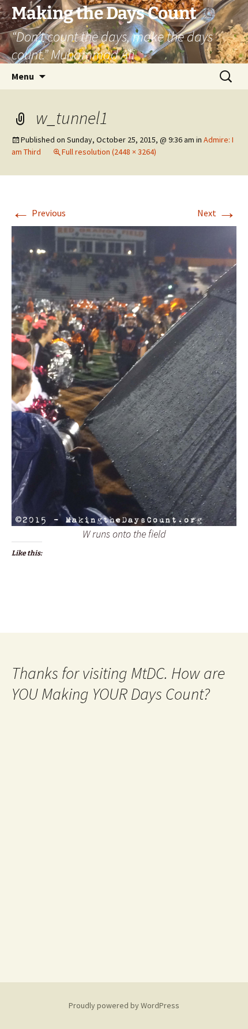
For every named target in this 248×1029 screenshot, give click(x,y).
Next (216, 213)
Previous (39, 213)
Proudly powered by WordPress (124, 1005)
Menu (23, 76)
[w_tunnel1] (124, 375)
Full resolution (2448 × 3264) (109, 152)
